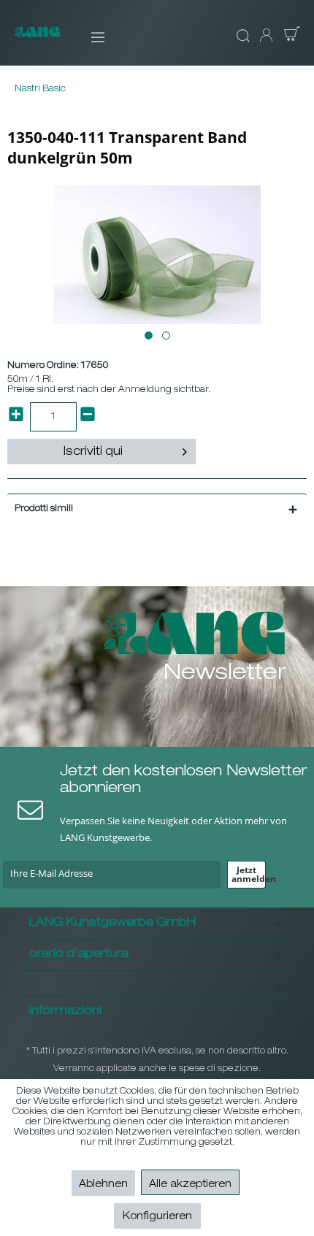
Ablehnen (103, 1185)
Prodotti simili (44, 508)
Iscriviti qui (93, 452)
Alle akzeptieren (190, 1185)
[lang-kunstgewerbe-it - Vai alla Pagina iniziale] (37, 39)
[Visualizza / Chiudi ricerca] (241, 36)
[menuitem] (88, 36)
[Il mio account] (265, 36)
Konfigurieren (157, 1217)
